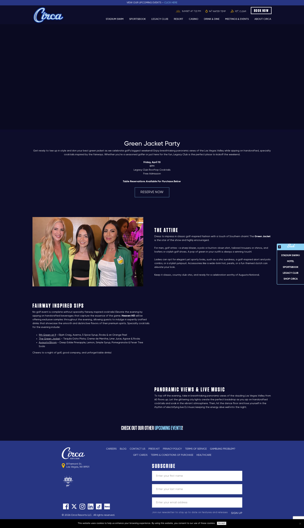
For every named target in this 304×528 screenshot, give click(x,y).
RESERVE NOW (152, 192)
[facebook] (66, 506)
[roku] (107, 506)
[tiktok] (99, 506)
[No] (300, 523)
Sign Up (236, 513)
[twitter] (74, 506)
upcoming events (168, 428)
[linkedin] (90, 506)
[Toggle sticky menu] (279, 246)
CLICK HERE (170, 2)
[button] (290, 261)
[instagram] (82, 506)
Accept (221, 523)
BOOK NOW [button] (261, 10)
